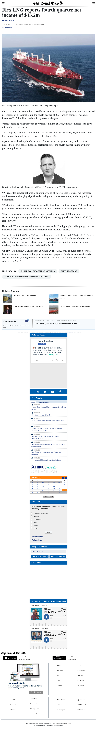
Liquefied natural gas (41, 513)
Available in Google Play (72, 658)
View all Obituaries (39, 556)
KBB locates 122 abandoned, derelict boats (46, 460)
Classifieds (81, 670)
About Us (13, 700)
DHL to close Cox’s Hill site (24, 295)
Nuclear (36, 516)
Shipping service (69, 271)
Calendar (81, 680)
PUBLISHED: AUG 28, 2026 (39, 605)
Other (36, 528)
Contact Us (13, 705)
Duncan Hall (8, 20)
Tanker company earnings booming (74, 306)
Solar (35, 522)
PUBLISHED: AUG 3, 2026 (39, 628)
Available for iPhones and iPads (24, 658)
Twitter (60, 705)
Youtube (82, 700)
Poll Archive (36, 540)
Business (60, 670)
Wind (36, 525)
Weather (80, 675)
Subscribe (13, 710)
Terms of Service (68, 332)
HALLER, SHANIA (38, 552)
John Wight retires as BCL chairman (28, 306)
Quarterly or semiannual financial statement (26, 276)
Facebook (61, 700)
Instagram (61, 710)
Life (58, 680)
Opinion (60, 685)
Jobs (79, 665)
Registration (34, 704)
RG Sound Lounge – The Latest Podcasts (49, 601)
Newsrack (81, 685)
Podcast (82, 710)
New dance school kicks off (40, 415)
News (58, 665)
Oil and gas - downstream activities (38, 271)
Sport (58, 675)
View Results (37, 537)
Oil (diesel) (37, 519)
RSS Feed (82, 705)
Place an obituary (58, 556)
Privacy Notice (35, 709)
